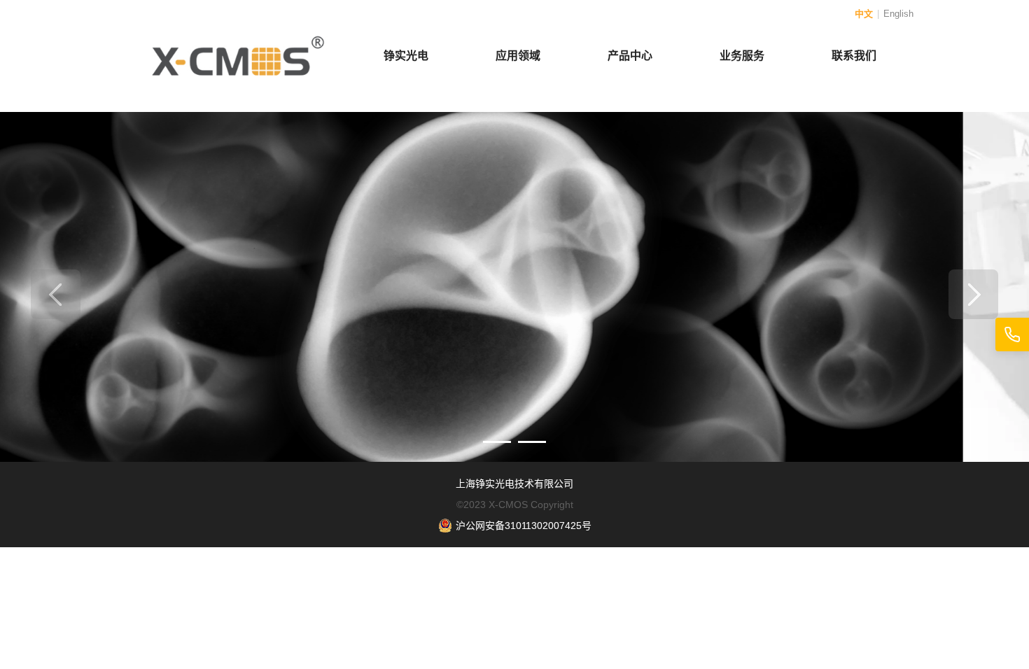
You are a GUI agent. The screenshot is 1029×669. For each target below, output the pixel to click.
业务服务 (742, 56)
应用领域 (518, 56)
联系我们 (854, 56)
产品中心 (630, 56)
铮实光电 (406, 56)
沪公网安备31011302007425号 (524, 525)
